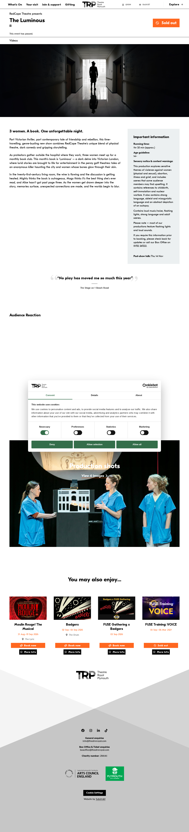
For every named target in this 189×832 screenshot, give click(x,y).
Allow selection (94, 444)
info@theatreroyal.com (94, 741)
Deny (52, 444)
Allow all (137, 444)
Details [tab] (94, 395)
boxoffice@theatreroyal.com (94, 750)
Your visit (32, 4)
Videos (13, 40)
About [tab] (139, 395)
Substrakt (100, 799)
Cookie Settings (94, 792)
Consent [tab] (50, 395)
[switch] (78, 432)
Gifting (70, 4)
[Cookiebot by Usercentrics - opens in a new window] (145, 386)
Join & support (51, 4)
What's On (15, 4)
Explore (174, 4)
